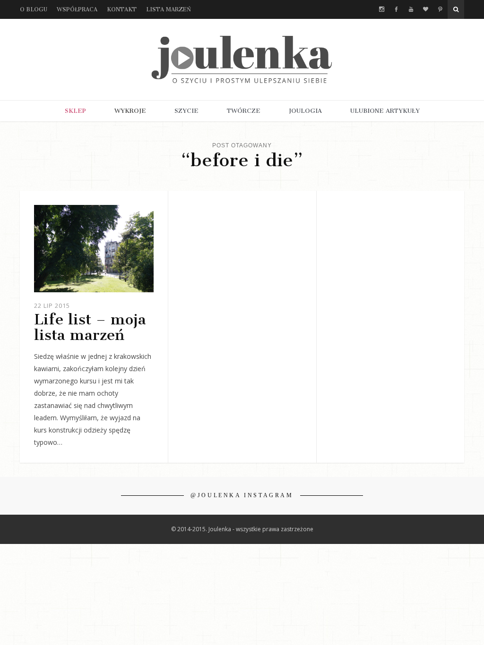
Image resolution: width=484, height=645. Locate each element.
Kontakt (122, 9)
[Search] (456, 9)
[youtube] (411, 9)
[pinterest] (440, 9)
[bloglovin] (425, 9)
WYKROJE (130, 110)
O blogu (33, 9)
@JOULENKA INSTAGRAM (241, 495)
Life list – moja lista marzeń (90, 327)
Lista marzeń (168, 9)
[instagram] (381, 9)
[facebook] (396, 9)
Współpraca (77, 9)
